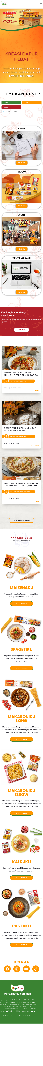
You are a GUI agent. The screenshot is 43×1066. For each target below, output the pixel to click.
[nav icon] (41, 4)
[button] (21, 20)
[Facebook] (7, 968)
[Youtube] (26, 968)
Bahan (25, 102)
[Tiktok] (35, 968)
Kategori (5, 102)
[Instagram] (16, 968)
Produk (5, 107)
